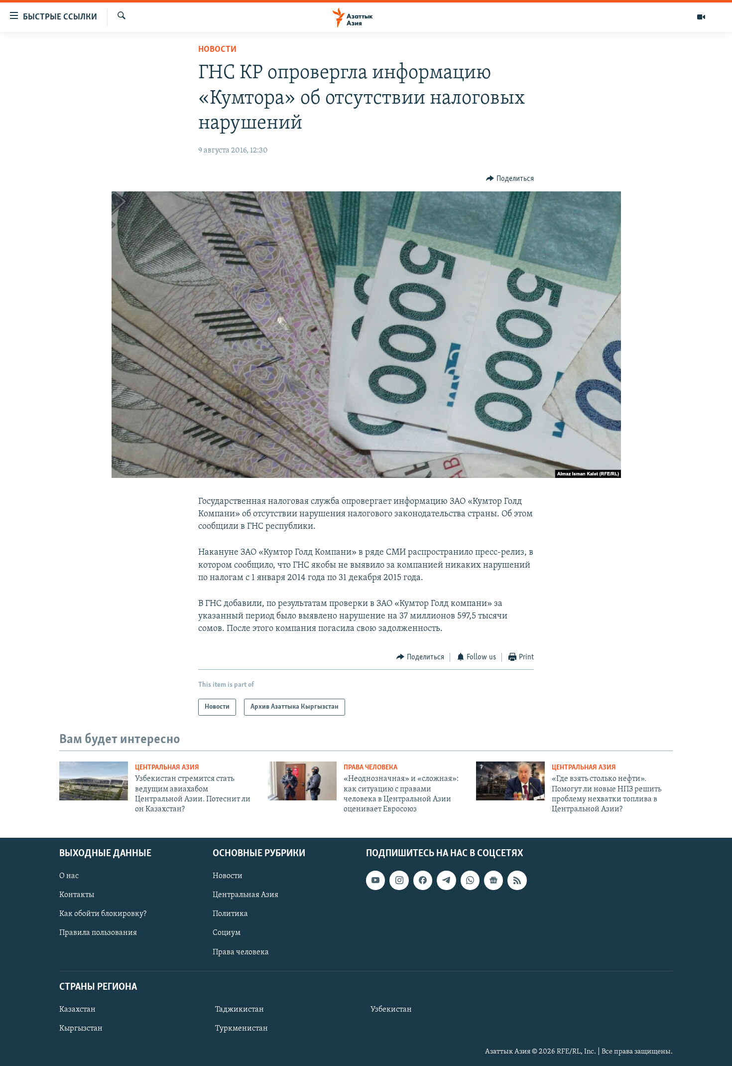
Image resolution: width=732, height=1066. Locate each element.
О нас (69, 876)
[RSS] (516, 880)
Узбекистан (391, 1010)
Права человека (370, 767)
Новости (217, 49)
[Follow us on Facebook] (422, 880)
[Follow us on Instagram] (398, 880)
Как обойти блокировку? (102, 914)
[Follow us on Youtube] (375, 880)
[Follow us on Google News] (493, 880)
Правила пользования (98, 933)
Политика (230, 914)
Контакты (76, 895)
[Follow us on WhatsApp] (470, 880)
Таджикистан (239, 1010)
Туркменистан (241, 1029)
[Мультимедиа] (701, 17)
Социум (227, 933)
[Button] (510, 178)
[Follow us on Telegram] (446, 880)
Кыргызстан (81, 1029)
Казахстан (77, 1010)
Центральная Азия (167, 767)
